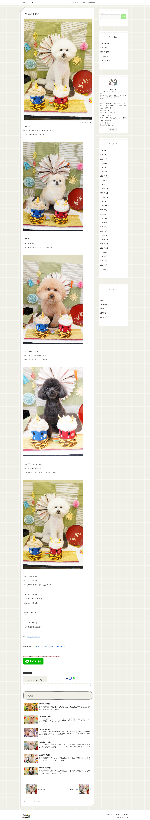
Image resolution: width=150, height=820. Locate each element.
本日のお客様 (28, 673)
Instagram (125, 814)
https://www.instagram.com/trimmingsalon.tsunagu (48, 646)
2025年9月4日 (104, 52)
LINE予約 (117, 814)
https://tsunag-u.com (33, 637)
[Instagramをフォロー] (70, 678)
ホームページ (109, 814)
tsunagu (113, 89)
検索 (101, 13)
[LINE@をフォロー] (73, 678)
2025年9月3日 (104, 56)
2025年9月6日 (104, 43)
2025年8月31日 (105, 60)
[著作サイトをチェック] (66, 678)
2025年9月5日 (104, 48)
